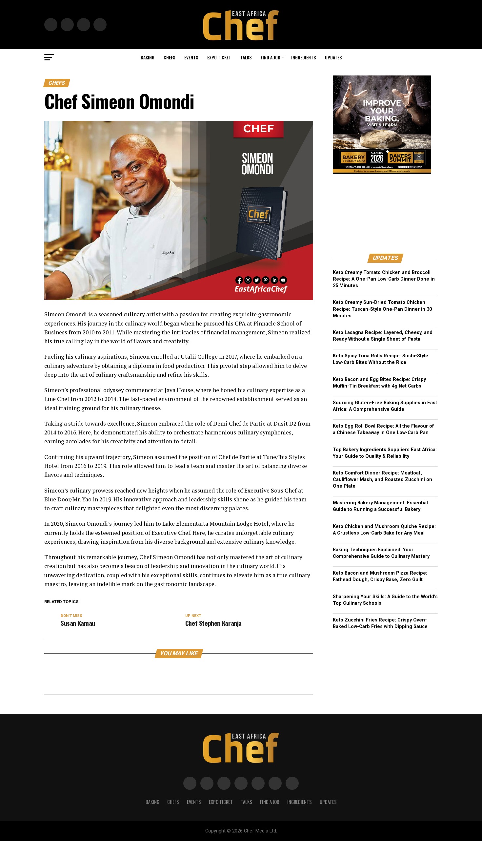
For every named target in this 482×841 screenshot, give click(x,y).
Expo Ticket (219, 57)
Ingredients (303, 57)
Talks (245, 57)
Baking (147, 57)
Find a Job (270, 57)
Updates (333, 57)
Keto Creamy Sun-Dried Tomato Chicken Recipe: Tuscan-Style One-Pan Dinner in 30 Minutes (382, 309)
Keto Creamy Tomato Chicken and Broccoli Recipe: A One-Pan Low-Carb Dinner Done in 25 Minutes (384, 279)
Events (191, 57)
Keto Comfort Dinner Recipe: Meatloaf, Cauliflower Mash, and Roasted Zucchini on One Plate (382, 479)
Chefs (169, 57)
